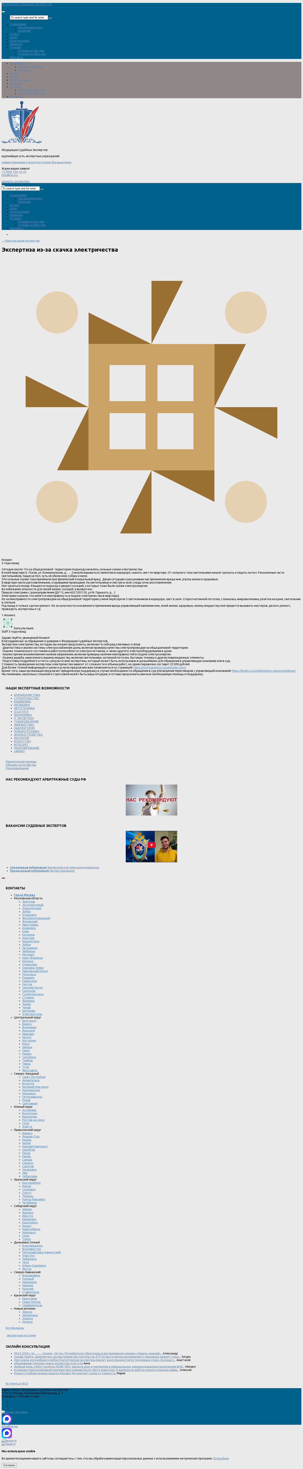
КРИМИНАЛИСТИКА (27, 695)
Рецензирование (17, 768)
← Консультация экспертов (21, 240)
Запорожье (30, 1315)
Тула (25, 1067)
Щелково (28, 1010)
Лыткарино (30, 948)
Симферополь (32, 1305)
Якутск (27, 1268)
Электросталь (32, 1014)
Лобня (26, 944)
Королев (28, 938)
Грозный (28, 1278)
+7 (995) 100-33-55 (14, 171)
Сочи (25, 1123)
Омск (25, 1235)
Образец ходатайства (21, 765)
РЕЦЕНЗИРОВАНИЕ (26, 748)
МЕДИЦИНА (22, 705)
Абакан (27, 1209)
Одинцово (29, 964)
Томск (26, 1239)
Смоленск (29, 1057)
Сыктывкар (30, 1103)
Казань (27, 1139)
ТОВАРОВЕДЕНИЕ (26, 721)
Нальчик (28, 1288)
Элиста (27, 1126)
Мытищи (28, 954)
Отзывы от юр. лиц (31, 50)
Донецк (27, 1318)
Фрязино (28, 1000)
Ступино (28, 997)
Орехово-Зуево (33, 967)
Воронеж (28, 1030)
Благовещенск (32, 1245)
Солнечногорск (33, 994)
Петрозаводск (32, 1096)
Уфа (24, 1173)
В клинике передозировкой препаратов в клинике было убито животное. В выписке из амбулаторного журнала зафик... (96, 1370)
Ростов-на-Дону (33, 1120)
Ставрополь (30, 1292)
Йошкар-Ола (30, 1136)
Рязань (27, 1053)
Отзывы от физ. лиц (32, 54)
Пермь (26, 1156)
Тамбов (27, 1060)
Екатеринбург (31, 1182)
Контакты (16, 57)
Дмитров (28, 901)
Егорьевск (29, 914)
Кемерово (29, 1219)
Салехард (29, 1189)
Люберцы (28, 951)
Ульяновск (29, 1169)
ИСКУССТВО (22, 741)
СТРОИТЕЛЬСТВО (26, 698)
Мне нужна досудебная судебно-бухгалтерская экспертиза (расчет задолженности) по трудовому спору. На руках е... (95, 1360)
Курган (26, 1186)
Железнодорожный (36, 918)
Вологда (28, 1083)
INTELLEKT (21, 744)
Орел (26, 1050)
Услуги (14, 34)
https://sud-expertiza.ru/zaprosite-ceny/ (160, 667)
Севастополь (31, 1302)
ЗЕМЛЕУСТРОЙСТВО (28, 734)
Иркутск (27, 1216)
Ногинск (27, 961)
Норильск (29, 1232)
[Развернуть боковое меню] (3, 878)
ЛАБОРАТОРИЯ (24, 728)
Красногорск (31, 941)
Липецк (27, 1047)
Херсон (27, 1311)
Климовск (29, 928)
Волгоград (29, 1113)
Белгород (29, 1020)
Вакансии (24, 30)
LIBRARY (19, 751)
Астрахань (29, 1110)
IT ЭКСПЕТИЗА (24, 718)
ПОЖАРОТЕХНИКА (26, 731)
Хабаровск (29, 1259)
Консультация (19, 40)
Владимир (29, 1027)
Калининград (31, 1090)
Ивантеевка (30, 924)
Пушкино (28, 977)
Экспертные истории (21, 1335)
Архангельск (31, 1080)
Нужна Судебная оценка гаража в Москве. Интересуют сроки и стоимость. (65, 1373)
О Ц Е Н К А (21, 711)
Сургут (27, 1192)
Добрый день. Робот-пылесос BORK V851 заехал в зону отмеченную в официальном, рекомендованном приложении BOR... (99, 1366)
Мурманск (29, 1093)
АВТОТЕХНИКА (24, 708)
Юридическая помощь (21, 761)
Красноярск (30, 1222)
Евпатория (29, 1298)
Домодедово (31, 908)
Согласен (9, 1465)
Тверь (26, 1063)
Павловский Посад (35, 971)
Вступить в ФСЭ (17, 1383)
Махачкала (29, 1282)
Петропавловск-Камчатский (41, 1252)
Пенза (26, 1153)
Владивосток (31, 1249)
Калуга (26, 1037)
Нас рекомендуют (30, 27)
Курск (26, 1044)
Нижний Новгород (35, 1146)
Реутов (27, 984)
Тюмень (27, 1196)
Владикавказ (31, 1275)
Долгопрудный (32, 905)
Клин (25, 931)
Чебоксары (29, 1176)
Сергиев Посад (32, 987)
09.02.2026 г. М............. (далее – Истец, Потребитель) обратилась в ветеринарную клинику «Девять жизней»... (88, 1353)
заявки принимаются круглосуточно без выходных (36, 162)
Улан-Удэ (28, 1255)
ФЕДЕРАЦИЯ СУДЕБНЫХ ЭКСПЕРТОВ (27, 4)
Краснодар (29, 1116)
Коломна (28, 934)
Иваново (28, 1034)
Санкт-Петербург (34, 1077)
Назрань (27, 1285)
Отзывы (15, 47)
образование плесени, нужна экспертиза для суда (48, 1363)
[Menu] (3, 11)
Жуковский (30, 921)
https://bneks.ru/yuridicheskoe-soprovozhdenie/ (263, 670)
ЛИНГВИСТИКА (24, 724)
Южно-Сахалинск (34, 1265)
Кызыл (26, 1225)
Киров (26, 1143)
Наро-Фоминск (32, 957)
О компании (18, 24)
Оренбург (28, 1149)
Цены (13, 37)
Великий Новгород (35, 1087)
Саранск (27, 1163)
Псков (26, 1100)
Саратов (28, 1166)
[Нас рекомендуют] (151, 800)
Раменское (29, 981)
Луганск (27, 1321)
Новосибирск (31, 1229)
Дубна (26, 911)
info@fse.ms (10, 175)
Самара (27, 1159)
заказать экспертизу (16, 181)
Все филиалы (15, 1328)
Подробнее (221, 1458)
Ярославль (30, 1070)
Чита (25, 1262)
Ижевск (27, 1133)
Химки (26, 1004)
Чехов (26, 1007)
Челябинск (29, 1202)
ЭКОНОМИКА (23, 715)
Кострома (29, 1040)
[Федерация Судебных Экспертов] (22, 143)
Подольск (29, 974)
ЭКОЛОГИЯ (21, 738)
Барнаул (28, 1212)
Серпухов (28, 991)
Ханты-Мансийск (33, 1199)
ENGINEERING (22, 701)
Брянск (27, 1024)
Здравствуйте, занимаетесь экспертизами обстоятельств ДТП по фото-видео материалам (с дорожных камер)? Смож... (97, 1356)
